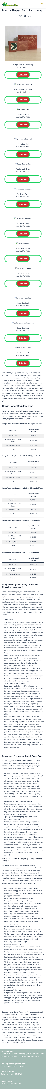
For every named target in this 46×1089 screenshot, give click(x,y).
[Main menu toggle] (41, 4)
